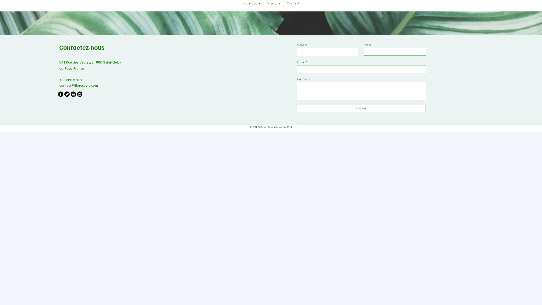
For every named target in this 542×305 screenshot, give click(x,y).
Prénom (302, 44)
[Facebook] (60, 94)
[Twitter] (67, 94)
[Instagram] (79, 94)
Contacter (303, 78)
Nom (367, 44)
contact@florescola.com (78, 85)
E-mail (301, 61)
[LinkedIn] (73, 94)
